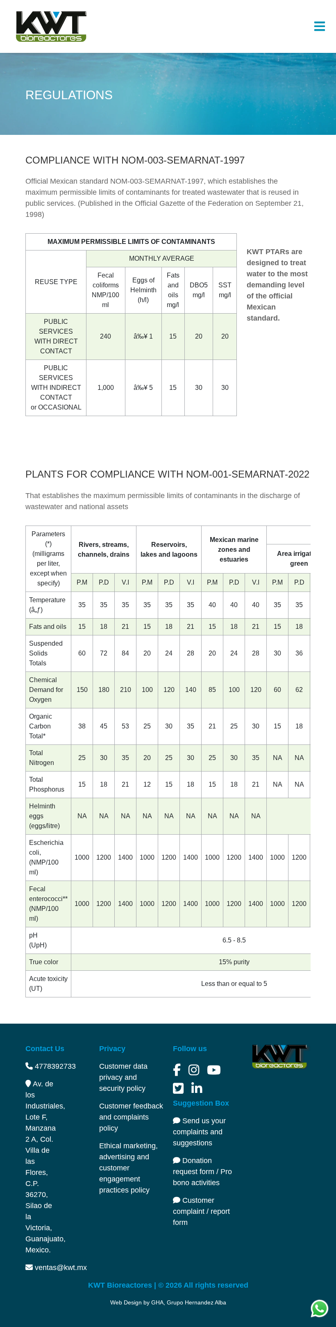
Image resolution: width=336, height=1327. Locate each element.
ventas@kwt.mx (60, 1267)
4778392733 (54, 1066)
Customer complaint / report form (201, 1211)
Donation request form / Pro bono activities (202, 1171)
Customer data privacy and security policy (123, 1077)
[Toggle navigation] (319, 26)
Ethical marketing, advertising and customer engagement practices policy (128, 1168)
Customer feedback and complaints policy (131, 1117)
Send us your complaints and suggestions (199, 1132)
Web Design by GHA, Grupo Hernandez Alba (168, 1302)
